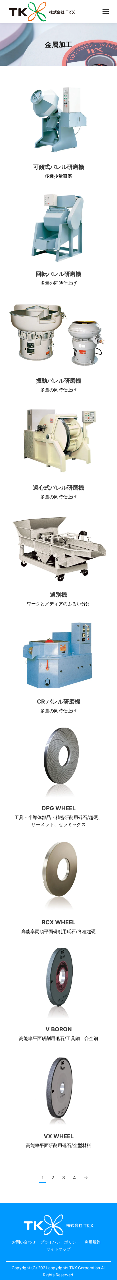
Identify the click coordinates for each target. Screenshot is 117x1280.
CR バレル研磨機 (58, 701)
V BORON (58, 1029)
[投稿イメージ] (58, 120)
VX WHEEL (59, 1136)
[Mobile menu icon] (105, 11)
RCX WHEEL (58, 922)
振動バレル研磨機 (58, 380)
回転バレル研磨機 (58, 274)
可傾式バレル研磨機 (58, 167)
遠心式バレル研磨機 (58, 487)
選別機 (58, 594)
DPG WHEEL (59, 808)
